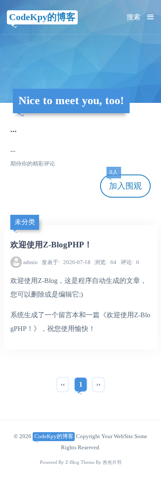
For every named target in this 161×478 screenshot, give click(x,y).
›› (98, 384)
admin (30, 262)
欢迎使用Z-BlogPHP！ (51, 244)
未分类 (25, 221)
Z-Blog (72, 462)
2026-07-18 (66, 262)
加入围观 (125, 182)
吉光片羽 (112, 462)
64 (105, 262)
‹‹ (63, 384)
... (13, 129)
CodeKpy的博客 (42, 17)
